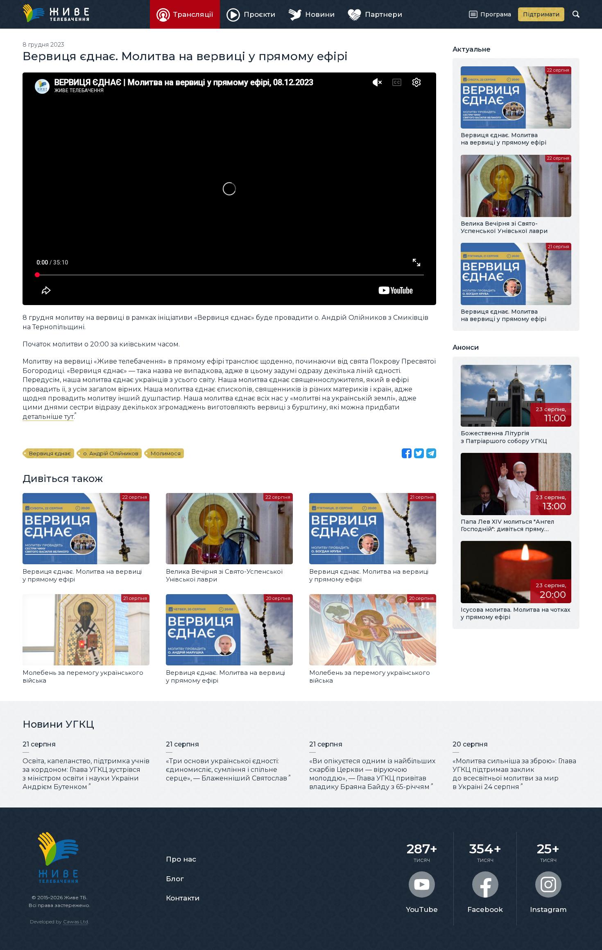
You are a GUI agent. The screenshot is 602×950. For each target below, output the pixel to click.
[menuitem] (185, 14)
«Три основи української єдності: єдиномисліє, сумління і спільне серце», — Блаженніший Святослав (226, 769)
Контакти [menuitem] (182, 898)
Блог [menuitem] (175, 879)
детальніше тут (48, 417)
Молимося (166, 453)
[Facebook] (407, 453)
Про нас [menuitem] (181, 859)
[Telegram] (431, 453)
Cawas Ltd (75, 921)
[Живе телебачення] (56, 13)
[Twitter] (419, 453)
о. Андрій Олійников (110, 453)
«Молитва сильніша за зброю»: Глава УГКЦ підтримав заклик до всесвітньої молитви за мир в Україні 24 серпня (514, 773)
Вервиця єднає (50, 453)
